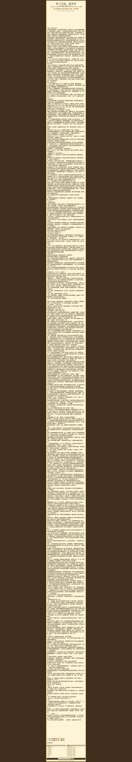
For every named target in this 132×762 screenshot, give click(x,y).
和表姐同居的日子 (52, 6)
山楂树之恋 (80, 6)
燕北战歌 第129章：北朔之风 (58, 738)
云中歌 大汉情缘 (74, 6)
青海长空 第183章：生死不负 (71, 747)
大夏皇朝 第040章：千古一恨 (71, 746)
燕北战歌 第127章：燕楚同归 (58, 740)
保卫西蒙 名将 (49, 747)
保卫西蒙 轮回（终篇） (51, 746)
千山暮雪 (63, 6)
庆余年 (73, 760)
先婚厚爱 (69, 6)
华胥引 (77, 6)
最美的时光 (66, 6)
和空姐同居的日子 (58, 6)
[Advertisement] (66, 19)
